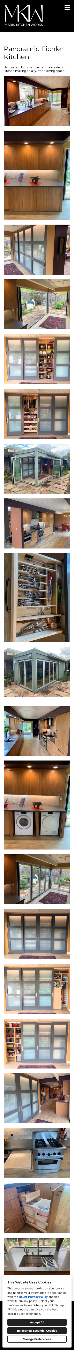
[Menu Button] (67, 7)
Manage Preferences (37, 1339)
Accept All (37, 1322)
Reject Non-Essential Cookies (37, 1330)
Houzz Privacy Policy (33, 1296)
